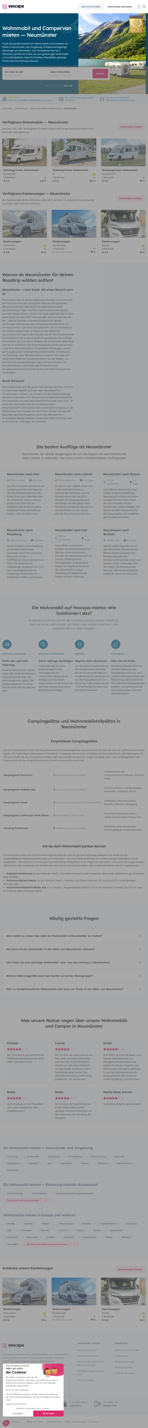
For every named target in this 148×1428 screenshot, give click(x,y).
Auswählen (18, 1413)
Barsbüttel (66, 1163)
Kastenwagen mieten (130, 1269)
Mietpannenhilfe (124, 1367)
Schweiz (45, 1230)
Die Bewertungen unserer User (91, 1372)
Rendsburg (12, 1170)
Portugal (126, 1237)
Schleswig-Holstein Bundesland (23, 1200)
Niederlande (116, 1230)
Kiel (49, 1163)
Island (80, 1230)
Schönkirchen (98, 1156)
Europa (97, 1230)
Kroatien (86, 1223)
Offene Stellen (54, 1421)
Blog (29, 1421)
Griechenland (66, 1223)
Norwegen (12, 1244)
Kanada (11, 1223)
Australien (68, 1237)
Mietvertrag (121, 1355)
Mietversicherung (124, 1361)
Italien (50, 1237)
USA (9, 1230)
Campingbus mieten (130, 198)
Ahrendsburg (75, 1156)
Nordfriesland (39, 1193)
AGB (67, 1421)
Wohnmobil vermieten (120, 6)
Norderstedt (33, 1156)
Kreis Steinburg (15, 1193)
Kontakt (39, 1421)
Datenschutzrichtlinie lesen (16, 1404)
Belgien (46, 1223)
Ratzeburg (54, 1156)
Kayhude (119, 1156)
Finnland (63, 1230)
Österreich (32, 1237)
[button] (6, 1423)
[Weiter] (43, 152)
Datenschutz (79, 1421)
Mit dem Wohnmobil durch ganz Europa (47, 1244)
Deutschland (89, 1237)
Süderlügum (13, 1163)
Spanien (28, 1223)
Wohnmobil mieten (131, 126)
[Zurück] (5, 152)
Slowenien (12, 1237)
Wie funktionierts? (87, 1350)
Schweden (26, 1230)
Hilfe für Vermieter (125, 1373)
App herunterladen (90, 6)
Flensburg (12, 1156)
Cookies (93, 1421)
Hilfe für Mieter (85, 1380)
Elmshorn (103, 1163)
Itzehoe (85, 1163)
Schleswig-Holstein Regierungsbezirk (74, 1193)
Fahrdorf (33, 1163)
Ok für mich (48, 1413)
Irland (109, 1237)
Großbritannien (108, 1223)
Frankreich (131, 1223)
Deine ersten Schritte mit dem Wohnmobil (90, 1363)
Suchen (100, 73)
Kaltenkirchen (125, 1163)
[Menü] (141, 6)
